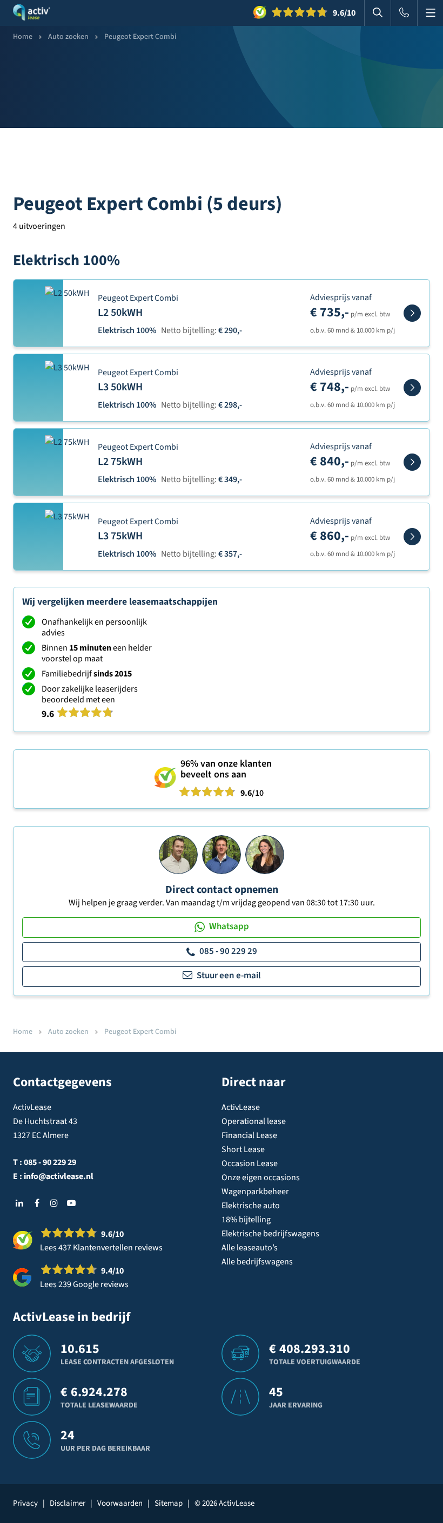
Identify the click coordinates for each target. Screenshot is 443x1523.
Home (22, 36)
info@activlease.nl (58, 1176)
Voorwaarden (120, 1503)
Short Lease (243, 1149)
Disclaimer (67, 1503)
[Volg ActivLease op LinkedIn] (19, 1202)
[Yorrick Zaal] (221, 854)
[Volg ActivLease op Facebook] (36, 1202)
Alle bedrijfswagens (257, 1262)
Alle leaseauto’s (250, 1248)
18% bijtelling (246, 1220)
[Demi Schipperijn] (264, 854)
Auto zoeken (68, 36)
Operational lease (254, 1121)
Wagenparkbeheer (255, 1191)
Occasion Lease (250, 1163)
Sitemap (169, 1503)
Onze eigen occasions (261, 1177)
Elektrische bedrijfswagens (270, 1234)
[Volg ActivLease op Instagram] (54, 1202)
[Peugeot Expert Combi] (412, 313)
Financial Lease (249, 1135)
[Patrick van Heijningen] (178, 854)
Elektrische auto (251, 1205)
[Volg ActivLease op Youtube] (71, 1202)
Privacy (25, 1503)
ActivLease (241, 1107)
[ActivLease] (31, 13)
